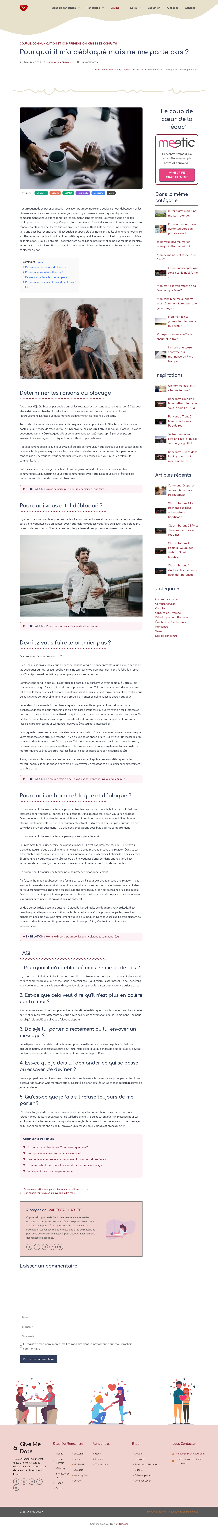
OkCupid (78, 1469)
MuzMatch (79, 1464)
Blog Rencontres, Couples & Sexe (120, 69)
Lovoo (77, 1480)
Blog (136, 1443)
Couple (115, 8)
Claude (55, 192)
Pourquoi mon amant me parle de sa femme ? (73, 626)
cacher (41, 262)
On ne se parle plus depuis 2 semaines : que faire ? (76, 489)
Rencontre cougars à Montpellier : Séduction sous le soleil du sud (183, 403)
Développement (144, 1475)
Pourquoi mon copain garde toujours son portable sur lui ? (182, 228)
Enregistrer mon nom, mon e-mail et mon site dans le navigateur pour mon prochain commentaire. (77, 1346)
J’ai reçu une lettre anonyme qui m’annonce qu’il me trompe (55, 1189)
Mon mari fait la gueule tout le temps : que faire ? (182, 321)
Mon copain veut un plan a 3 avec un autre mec (49, 1193)
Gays (98, 1453)
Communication (143, 1480)
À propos (173, 8)
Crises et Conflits (102, 43)
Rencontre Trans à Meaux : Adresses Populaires (179, 421)
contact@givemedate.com (190, 1453)
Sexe (133, 8)
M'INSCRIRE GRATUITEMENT (177, 175)
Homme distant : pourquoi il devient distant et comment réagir (83, 936)
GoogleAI (98, 192)
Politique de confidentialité (183, 1511)
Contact (190, 8)
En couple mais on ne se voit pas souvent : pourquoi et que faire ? (85, 779)
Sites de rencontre (64, 8)
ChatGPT (41, 192)
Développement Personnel (172, 617)
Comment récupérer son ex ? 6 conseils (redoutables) (181, 490)
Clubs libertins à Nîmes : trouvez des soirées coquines (183, 530)
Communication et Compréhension (59, 43)
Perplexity (83, 192)
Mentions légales (156, 1511)
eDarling (60, 1468)
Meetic (59, 1453)
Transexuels (101, 1464)
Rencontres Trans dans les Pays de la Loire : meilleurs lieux (182, 456)
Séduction (153, 8)
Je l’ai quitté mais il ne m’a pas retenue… (50, 1171)
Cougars (99, 1459)
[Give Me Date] (24, 8)
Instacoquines (81, 1475)
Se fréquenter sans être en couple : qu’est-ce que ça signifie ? (183, 438)
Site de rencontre (166, 636)
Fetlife (77, 1459)
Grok (111, 192)
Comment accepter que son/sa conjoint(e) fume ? (183, 272)
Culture (139, 1469)
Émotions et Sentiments (170, 622)
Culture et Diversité (168, 613)
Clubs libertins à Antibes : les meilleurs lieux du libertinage (182, 570)
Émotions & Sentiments (147, 1464)
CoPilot (68, 192)
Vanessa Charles (60, 62)
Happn (59, 1483)
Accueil (97, 69)
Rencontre (93, 8)
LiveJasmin (79, 1453)
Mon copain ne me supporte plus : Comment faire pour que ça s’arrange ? (177, 303)
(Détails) (123, 1524)
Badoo (59, 1488)
